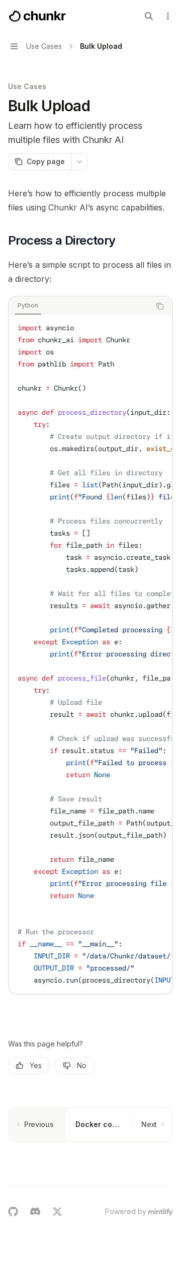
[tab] (28, 305)
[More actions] (168, 16)
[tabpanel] (90, 654)
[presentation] (90, 654)
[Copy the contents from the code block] (159, 306)
